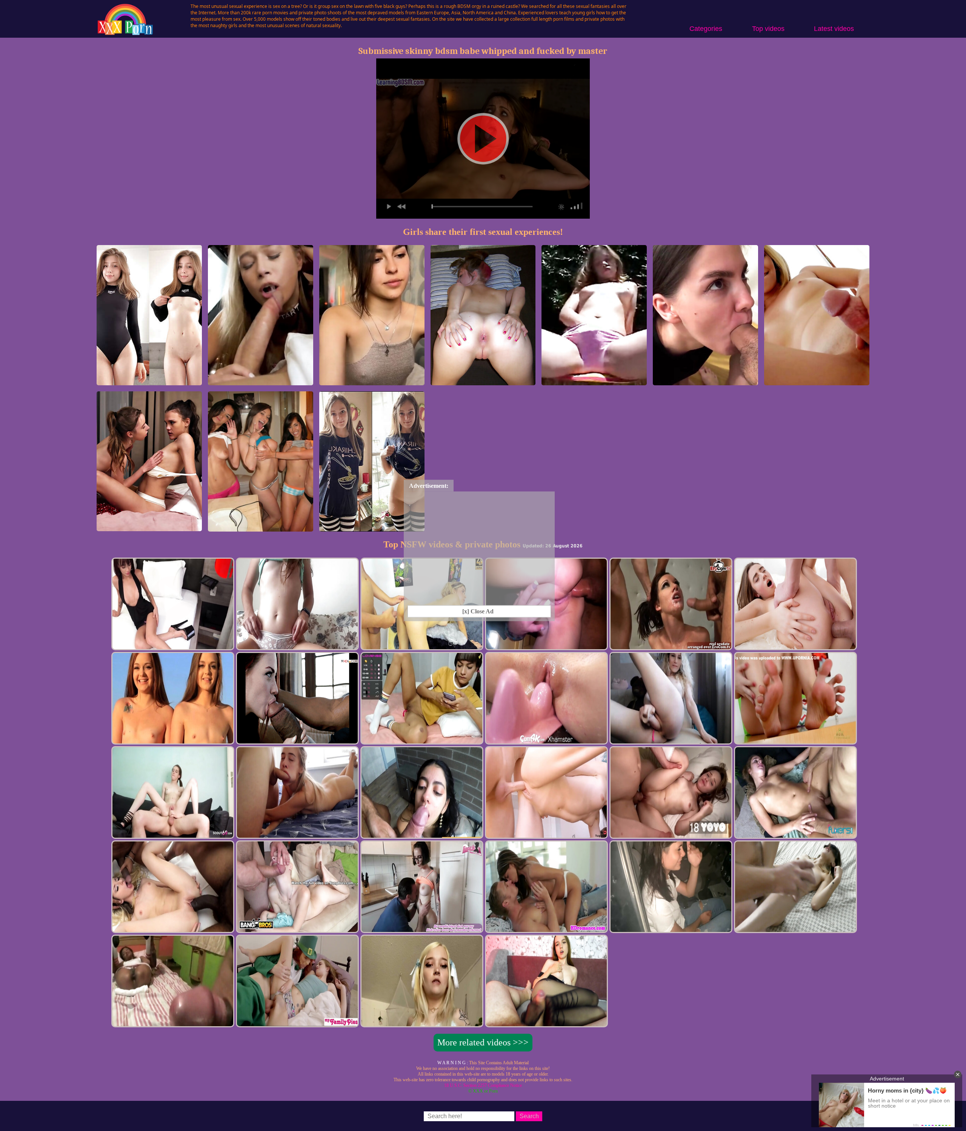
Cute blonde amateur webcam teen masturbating (371, 378)
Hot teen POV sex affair (705, 382)
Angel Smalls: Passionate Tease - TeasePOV (816, 378)
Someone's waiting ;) (483, 382)
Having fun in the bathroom (260, 528)
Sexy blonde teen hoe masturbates (594, 382)
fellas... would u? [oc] (371, 528)
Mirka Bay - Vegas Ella (149, 528)
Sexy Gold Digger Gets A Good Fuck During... (260, 378)
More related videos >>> (483, 1042)
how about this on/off (149, 382)
